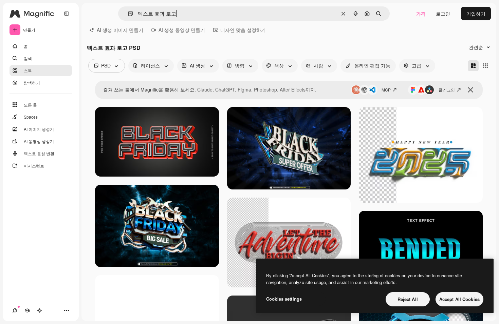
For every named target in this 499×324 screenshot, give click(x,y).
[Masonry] (473, 65)
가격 (421, 13)
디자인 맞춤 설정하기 (243, 29)
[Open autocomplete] (127, 13)
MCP (386, 90)
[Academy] (27, 310)
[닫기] (470, 90)
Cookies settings (284, 299)
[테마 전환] (39, 310)
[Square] (485, 65)
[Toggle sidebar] (66, 13)
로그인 (443, 13)
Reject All (408, 299)
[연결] (15, 310)
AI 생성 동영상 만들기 (182, 29)
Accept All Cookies (459, 299)
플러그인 (447, 90)
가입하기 (475, 13)
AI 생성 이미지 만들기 (120, 29)
